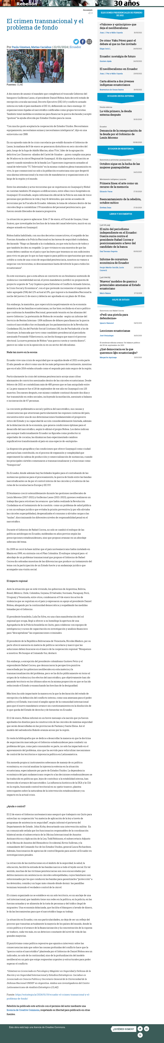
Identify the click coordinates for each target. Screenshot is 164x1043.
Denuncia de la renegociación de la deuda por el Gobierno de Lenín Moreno (121, 134)
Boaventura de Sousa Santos (112, 89)
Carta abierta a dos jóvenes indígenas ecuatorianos (117, 83)
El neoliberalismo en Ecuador (119, 69)
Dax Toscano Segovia (108, 251)
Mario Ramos (105, 293)
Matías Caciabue (41, 47)
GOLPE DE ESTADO (120, 299)
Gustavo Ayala (105, 61)
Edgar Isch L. (105, 48)
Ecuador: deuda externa (120, 96)
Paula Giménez (21, 47)
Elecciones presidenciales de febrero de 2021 (121, 14)
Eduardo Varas (106, 191)
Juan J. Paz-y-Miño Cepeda (111, 32)
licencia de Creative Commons (23, 1010)
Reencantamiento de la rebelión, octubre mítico (120, 200)
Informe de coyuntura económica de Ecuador (114, 261)
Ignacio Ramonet (107, 323)
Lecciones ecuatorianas (115, 331)
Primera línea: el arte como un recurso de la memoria (119, 185)
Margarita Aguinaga (108, 357)
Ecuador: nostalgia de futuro (118, 56)
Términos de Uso (74, 1027)
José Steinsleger (107, 335)
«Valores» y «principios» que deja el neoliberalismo (118, 26)
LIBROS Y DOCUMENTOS (121, 214)
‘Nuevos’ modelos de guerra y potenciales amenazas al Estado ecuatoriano (120, 285)
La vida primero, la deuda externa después (116, 112)
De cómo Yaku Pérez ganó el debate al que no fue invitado (118, 42)
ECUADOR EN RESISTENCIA (121, 148)
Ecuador (75, 47)
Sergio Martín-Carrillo (109, 267)
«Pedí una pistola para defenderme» (114, 316)
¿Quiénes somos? (123, 1029)
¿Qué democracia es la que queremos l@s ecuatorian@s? (118, 351)
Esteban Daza (105, 207)
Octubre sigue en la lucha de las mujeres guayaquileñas (120, 165)
